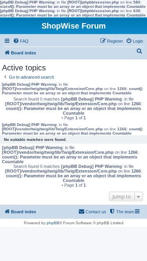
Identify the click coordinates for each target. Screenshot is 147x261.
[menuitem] (21, 41)
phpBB (53, 223)
